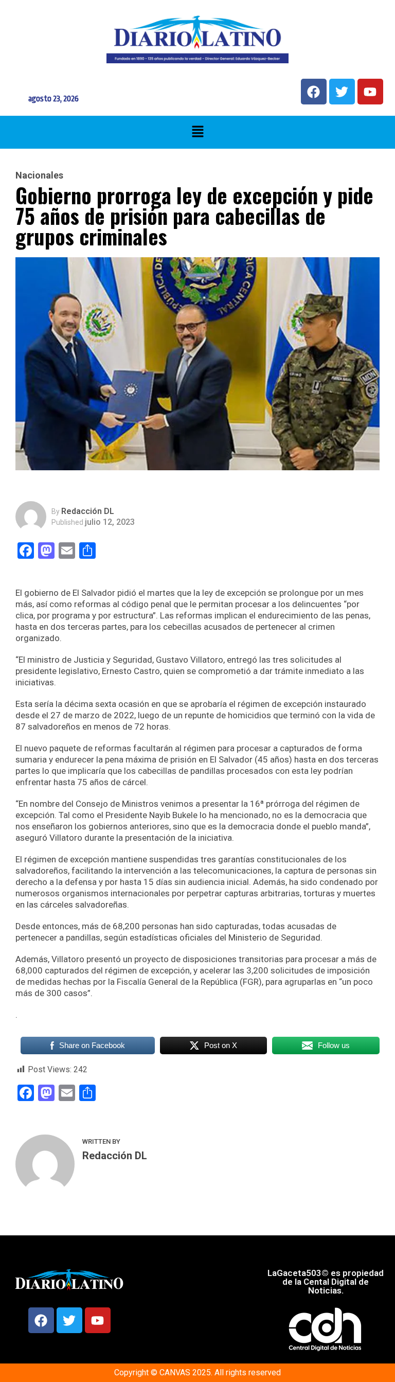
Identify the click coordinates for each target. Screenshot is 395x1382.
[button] (197, 132)
